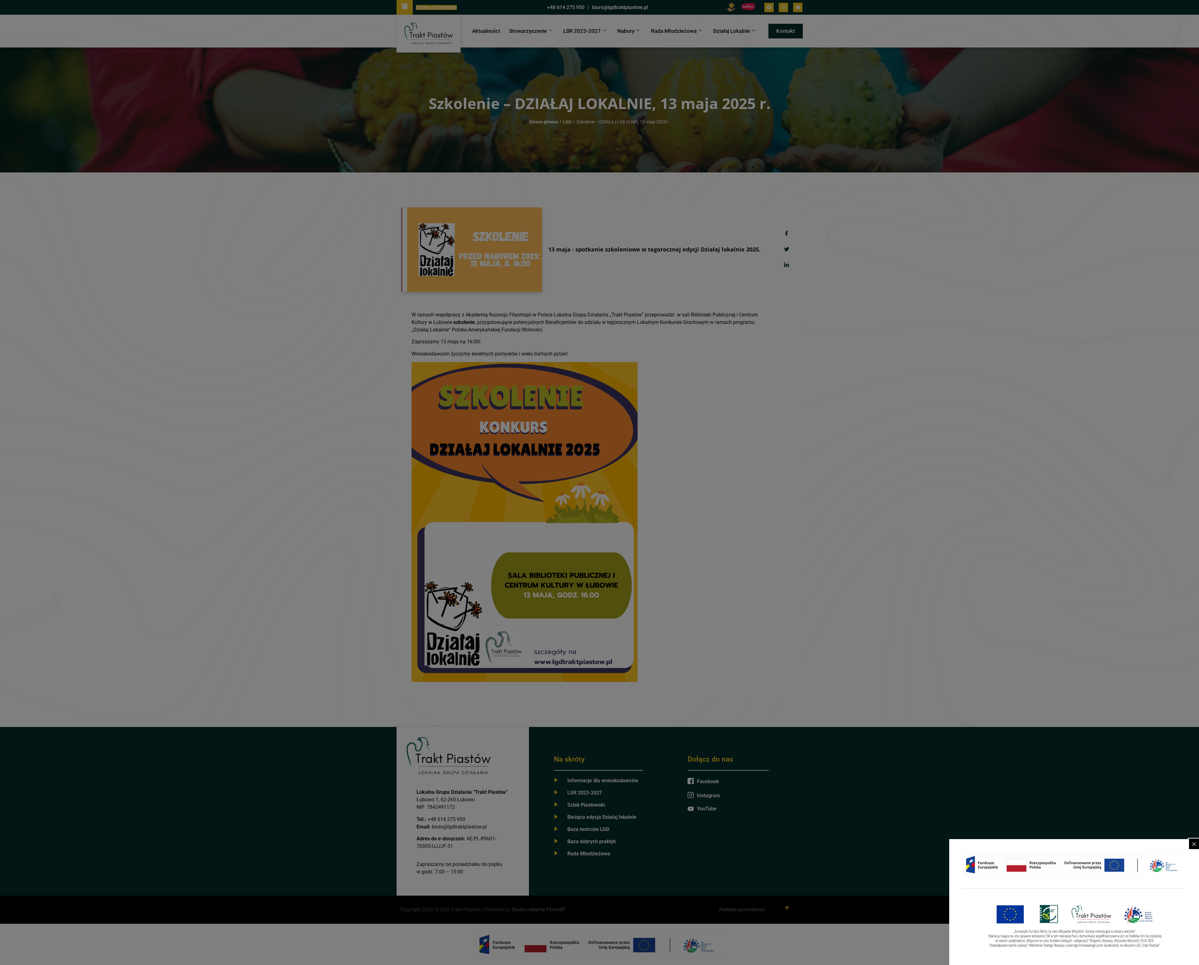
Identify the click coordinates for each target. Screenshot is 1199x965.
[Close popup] (1194, 844)
